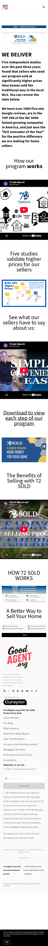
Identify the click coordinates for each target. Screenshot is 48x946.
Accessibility (9, 760)
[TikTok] (36, 691)
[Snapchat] (22, 691)
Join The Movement (14, 738)
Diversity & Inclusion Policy (17, 754)
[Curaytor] (15, 704)
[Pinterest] (18, 691)
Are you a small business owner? (20, 744)
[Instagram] (32, 691)
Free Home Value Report (16, 733)
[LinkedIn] (13, 691)
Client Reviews (11, 717)
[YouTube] (27, 691)
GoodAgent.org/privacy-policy (23, 826)
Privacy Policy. (24, 858)
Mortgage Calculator (14, 749)
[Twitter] (9, 691)
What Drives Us (11, 728)
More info (14, 936)
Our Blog (8, 723)
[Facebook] (4, 691)
